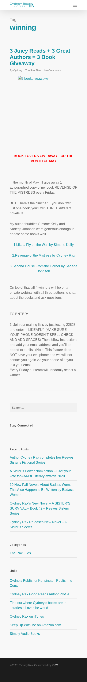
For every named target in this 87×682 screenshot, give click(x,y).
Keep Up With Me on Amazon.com (35, 625)
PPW (54, 665)
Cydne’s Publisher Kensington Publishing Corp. (41, 583)
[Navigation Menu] (75, 5)
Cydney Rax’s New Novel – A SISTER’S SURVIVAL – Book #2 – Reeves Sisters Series (40, 508)
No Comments (52, 70)
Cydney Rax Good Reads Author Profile (39, 594)
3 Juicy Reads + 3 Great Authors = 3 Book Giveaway (40, 57)
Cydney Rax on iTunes (27, 616)
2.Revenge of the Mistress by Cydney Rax (43, 255)
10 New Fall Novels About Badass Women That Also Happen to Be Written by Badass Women (41, 490)
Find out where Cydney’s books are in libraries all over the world (38, 605)
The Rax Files (33, 70)
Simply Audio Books (25, 633)
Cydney (17, 70)
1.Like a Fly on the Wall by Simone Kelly (44, 244)
